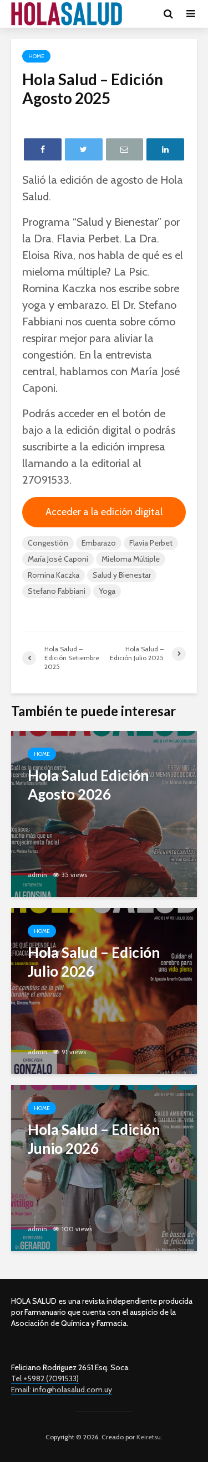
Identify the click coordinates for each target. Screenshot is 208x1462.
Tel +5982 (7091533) (45, 1378)
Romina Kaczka (53, 575)
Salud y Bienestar (122, 575)
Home (36, 56)
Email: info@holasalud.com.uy (61, 1389)
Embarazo (99, 543)
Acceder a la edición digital (104, 512)
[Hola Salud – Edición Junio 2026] (104, 1167)
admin (37, 874)
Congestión (48, 543)
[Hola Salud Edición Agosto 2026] (104, 813)
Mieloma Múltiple (131, 559)
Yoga (107, 591)
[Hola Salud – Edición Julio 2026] (104, 990)
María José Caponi (58, 559)
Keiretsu (148, 1437)
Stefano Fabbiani (56, 591)
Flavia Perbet (151, 543)
